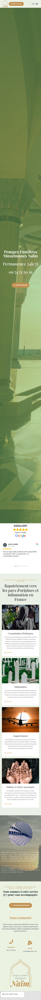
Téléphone (11, 947)
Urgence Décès (16, 4)
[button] (20, 285)
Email (30, 948)
